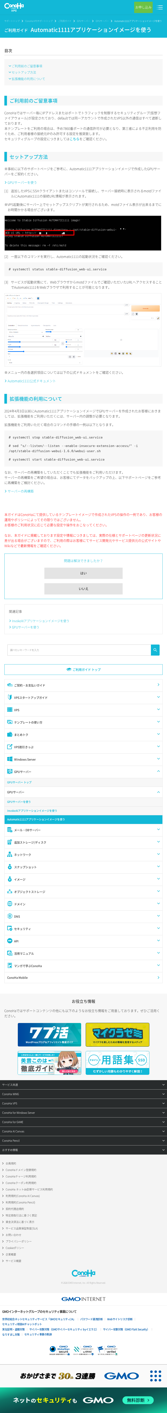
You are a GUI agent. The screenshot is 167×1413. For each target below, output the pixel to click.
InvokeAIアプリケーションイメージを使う (40, 621)
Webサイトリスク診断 (120, 1319)
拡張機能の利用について (28, 78)
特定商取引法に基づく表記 (21, 1215)
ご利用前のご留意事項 (27, 66)
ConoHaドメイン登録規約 (21, 1170)
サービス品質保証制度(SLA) (22, 1228)
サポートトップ (12, 21)
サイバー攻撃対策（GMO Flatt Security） (126, 1329)
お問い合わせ (13, 1235)
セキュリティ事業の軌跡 (38, 1334)
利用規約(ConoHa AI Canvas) (23, 1196)
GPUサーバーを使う (22, 182)
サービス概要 (13, 1261)
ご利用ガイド (64, 21)
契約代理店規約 (15, 1209)
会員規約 (11, 1163)
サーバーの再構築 (21, 491)
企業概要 (11, 1254)
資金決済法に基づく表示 (20, 1222)
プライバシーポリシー (19, 1241)
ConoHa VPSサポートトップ (39, 21)
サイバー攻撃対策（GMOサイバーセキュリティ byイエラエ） (64, 1329)
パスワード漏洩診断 (91, 1319)
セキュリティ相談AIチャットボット (22, 1324)
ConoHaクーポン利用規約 (21, 1183)
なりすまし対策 (11, 1335)
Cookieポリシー (15, 1248)
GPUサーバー (83, 21)
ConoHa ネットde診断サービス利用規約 (29, 1189)
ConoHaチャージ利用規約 (21, 1176)
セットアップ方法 (24, 72)
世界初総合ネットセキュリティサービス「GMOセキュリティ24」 (39, 1319)
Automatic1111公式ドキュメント (32, 380)
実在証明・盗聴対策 (13, 1329)
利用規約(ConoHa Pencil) (20, 1202)
